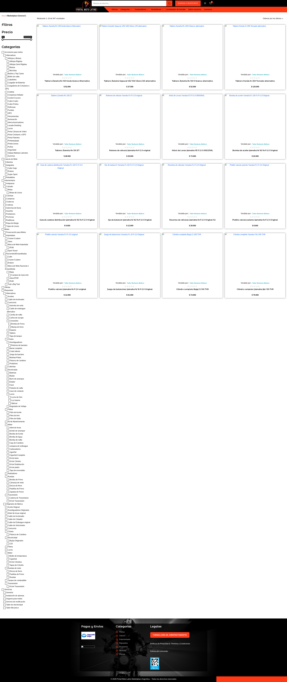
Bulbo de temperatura (18, 556)
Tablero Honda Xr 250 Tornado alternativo (255, 81)
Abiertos (9, 162)
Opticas (14, 403)
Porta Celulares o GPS (17, 135)
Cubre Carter (13, 101)
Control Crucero (14, 98)
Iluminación (12, 119)
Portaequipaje (13, 141)
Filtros (10, 409)
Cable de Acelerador (16, 299)
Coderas (9, 205)
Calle (10, 257)
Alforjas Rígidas (16, 61)
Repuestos (8, 290)
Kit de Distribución (17, 464)
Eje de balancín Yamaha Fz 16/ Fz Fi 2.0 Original (130, 220)
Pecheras (10, 217)
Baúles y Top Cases (16, 74)
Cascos (122, 636)
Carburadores (15, 449)
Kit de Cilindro (15, 461)
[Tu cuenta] (205, 3)
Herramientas (13, 116)
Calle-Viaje (12, 168)
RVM (12, 248)
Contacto (208, 9)
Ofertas (114, 9)
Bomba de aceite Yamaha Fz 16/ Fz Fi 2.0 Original (255, 150)
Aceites (11, 296)
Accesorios (123, 647)
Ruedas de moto (14, 568)
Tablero (12, 333)
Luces (10, 129)
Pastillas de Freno (17, 489)
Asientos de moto (16, 306)
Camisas (9, 196)
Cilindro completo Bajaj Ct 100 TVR (192, 289)
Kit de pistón (14, 467)
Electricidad (12, 370)
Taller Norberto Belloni (73, 74)
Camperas (10, 199)
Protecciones (13, 144)
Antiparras (10, 183)
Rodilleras (10, 220)
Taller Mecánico (12, 608)
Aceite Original (14, 507)
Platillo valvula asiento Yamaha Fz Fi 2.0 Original (255, 220)
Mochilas (13, 70)
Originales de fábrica (14, 504)
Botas (10, 190)
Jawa (10, 241)
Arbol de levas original (17, 513)
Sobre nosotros (194, 9)
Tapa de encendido (17, 470)
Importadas (10, 235)
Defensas (11, 107)
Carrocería (12, 302)
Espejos (13, 330)
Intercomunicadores (16, 122)
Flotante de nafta (16, 388)
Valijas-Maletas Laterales (18, 153)
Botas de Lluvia (16, 193)
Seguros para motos (14, 599)
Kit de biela (14, 458)
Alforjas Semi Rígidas (18, 64)
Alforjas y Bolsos (14, 58)
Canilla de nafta (16, 315)
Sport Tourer (13, 251)
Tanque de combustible (17, 580)
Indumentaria (9, 180)
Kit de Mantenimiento (16, 422)
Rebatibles (10, 177)
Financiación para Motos (16, 232)
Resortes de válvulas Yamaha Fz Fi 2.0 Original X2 (192, 220)
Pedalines (14, 364)
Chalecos (10, 202)
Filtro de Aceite (15, 412)
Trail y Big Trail (14, 284)
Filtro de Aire (15, 415)
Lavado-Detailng (14, 125)
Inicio (4, 16)
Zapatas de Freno (17, 492)
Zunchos (11, 156)
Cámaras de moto (17, 483)
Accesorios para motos (13, 52)
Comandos (14, 321)
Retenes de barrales (19, 345)
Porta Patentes (14, 138)
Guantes (9, 211)
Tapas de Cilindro (17, 565)
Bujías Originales (16, 541)
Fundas (11, 110)
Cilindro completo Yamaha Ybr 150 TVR (255, 289)
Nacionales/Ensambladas (16, 254)
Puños (10, 147)
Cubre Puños (13, 104)
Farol (12, 385)
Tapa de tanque (16, 336)
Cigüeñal (13, 559)
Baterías (13, 373)
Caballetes (12, 80)
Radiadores (12, 473)
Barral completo (16, 348)
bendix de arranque (17, 431)
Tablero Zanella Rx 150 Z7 (67, 150)
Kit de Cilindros (16, 562)
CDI (11, 544)
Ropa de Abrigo (12, 223)
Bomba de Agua (16, 437)
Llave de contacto (17, 391)
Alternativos (11, 55)
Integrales (10, 165)
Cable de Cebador (15, 519)
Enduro (11, 171)
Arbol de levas (15, 428)
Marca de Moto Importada (18, 245)
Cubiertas (12, 367)
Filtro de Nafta (15, 419)
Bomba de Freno (18, 324)
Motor (10, 425)
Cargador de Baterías (16, 83)
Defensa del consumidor (159, 651)
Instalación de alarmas (15, 596)
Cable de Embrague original (19, 522)
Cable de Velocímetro (16, 525)
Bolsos (12, 67)
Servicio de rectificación (15, 602)
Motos (6, 229)
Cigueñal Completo (17, 455)
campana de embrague (19, 446)
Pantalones (10, 214)
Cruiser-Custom (14, 238)
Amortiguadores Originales (18, 510)
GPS (10, 113)
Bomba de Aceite (16, 434)
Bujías (12, 376)
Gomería (9, 593)
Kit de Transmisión (17, 501)
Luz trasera (15, 400)
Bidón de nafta (13, 77)
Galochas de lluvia (13, 208)
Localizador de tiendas (176, 9)
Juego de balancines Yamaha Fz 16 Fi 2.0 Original (130, 289)
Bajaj (12, 272)
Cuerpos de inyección (20, 275)
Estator (12, 382)
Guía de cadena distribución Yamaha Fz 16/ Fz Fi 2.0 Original (67, 220)
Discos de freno (16, 486)
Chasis (10, 339)
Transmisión (13, 495)
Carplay (11, 92)
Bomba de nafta (16, 440)
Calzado (9, 187)
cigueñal (13, 452)
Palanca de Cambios (18, 535)
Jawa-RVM (14, 278)
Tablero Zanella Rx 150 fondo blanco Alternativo (67, 81)
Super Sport (12, 174)
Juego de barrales (17, 354)
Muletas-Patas (15, 357)
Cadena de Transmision (19, 498)
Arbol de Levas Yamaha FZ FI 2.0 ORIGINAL (192, 150)
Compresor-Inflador (15, 95)
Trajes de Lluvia (12, 226)
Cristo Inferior (15, 351)
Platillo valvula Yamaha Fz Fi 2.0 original (67, 289)
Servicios (8, 589)
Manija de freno (17, 327)
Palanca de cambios (18, 360)
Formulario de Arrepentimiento (170, 635)
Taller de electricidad (14, 605)
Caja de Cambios (16, 443)
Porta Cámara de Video (17, 132)
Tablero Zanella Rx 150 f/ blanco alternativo (192, 81)
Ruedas (11, 477)
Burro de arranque (17, 379)
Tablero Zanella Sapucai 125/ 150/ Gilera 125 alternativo (130, 81)
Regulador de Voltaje (18, 406)
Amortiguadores (16, 342)
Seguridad (12, 150)
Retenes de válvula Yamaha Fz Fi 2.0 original (129, 150)
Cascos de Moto (10, 159)
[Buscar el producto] (169, 3)
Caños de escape (17, 318)
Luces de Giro (16, 397)
